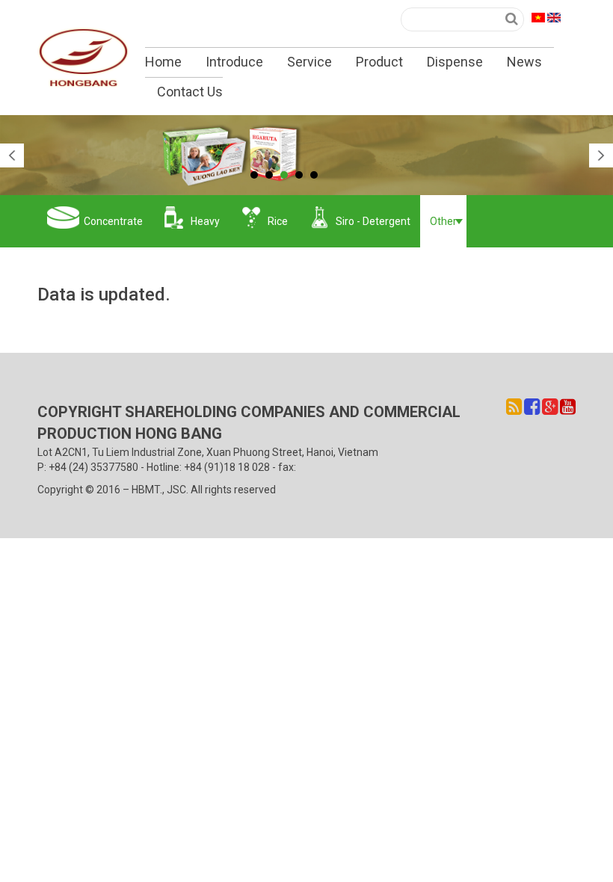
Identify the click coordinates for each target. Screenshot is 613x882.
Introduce (234, 62)
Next (601, 155)
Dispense (455, 62)
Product (379, 62)
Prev (12, 155)
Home (163, 62)
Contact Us (190, 91)
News (524, 62)
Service (309, 62)
